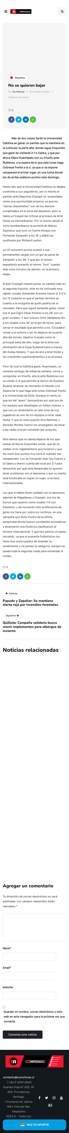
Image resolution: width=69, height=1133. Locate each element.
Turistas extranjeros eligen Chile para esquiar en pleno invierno (34, 824)
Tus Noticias (18, 91)
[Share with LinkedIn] (26, 119)
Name (7, 948)
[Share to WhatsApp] (33, 119)
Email (7, 967)
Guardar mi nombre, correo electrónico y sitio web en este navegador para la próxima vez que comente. (34, 1016)
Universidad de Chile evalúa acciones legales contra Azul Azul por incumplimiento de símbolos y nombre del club (30, 695)
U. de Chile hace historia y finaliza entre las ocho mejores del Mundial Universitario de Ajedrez (32, 762)
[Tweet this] (18, 119)
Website (8, 987)
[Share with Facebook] (11, 119)
